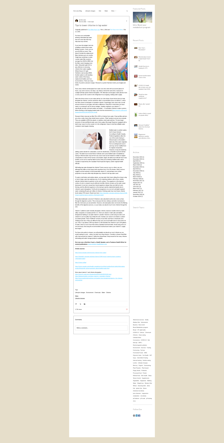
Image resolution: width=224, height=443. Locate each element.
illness (145, 388)
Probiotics (144, 370)
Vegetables (136, 380)
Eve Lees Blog (78, 11)
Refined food (136, 375)
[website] (134, 416)
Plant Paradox (137, 368)
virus (134, 401)
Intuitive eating (147, 360)
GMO (145, 352)
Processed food (137, 373)
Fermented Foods (138, 352)
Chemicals (97, 292)
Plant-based (145, 368)
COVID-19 (136, 332)
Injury (134, 357)
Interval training (137, 360)
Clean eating (142, 335)
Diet (100, 11)
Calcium (142, 332)
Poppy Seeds (136, 370)
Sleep (149, 375)
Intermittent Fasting (142, 357)
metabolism (136, 396)
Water (106, 11)
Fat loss (142, 350)
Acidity (146, 319)
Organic (141, 365)
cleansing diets (142, 385)
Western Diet (148, 383)
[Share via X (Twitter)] (80, 304)
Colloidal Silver (137, 337)
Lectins (135, 363)
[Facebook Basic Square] (139, 416)
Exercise (143, 347)
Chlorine (108, 292)
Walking (149, 380)
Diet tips (135, 342)
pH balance (136, 398)
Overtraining (147, 365)
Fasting (149, 347)
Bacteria (135, 325)
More (112, 11)
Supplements (145, 378)
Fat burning (136, 350)
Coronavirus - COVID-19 (140, 340)
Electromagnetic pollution (140, 345)
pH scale (142, 398)
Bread (134, 330)
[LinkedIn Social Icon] (137, 416)
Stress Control (137, 378)
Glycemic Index (137, 355)
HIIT (151, 355)
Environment (89, 292)
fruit (134, 388)
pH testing (149, 398)
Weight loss (140, 383)
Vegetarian (143, 380)
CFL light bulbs (141, 330)
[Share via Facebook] (76, 304)
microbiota (143, 396)
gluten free (139, 388)
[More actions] (127, 21)
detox (148, 385)
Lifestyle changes (90, 11)
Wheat (135, 385)
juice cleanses (137, 393)
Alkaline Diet (136, 322)
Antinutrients (144, 322)
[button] (127, 11)
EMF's (140, 342)
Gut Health (145, 355)
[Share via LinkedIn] (84, 304)
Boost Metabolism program (140, 327)
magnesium (145, 393)
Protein (145, 373)
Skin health (144, 375)
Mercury (135, 365)
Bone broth (142, 325)
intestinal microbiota (138, 390)
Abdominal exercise (138, 319)
